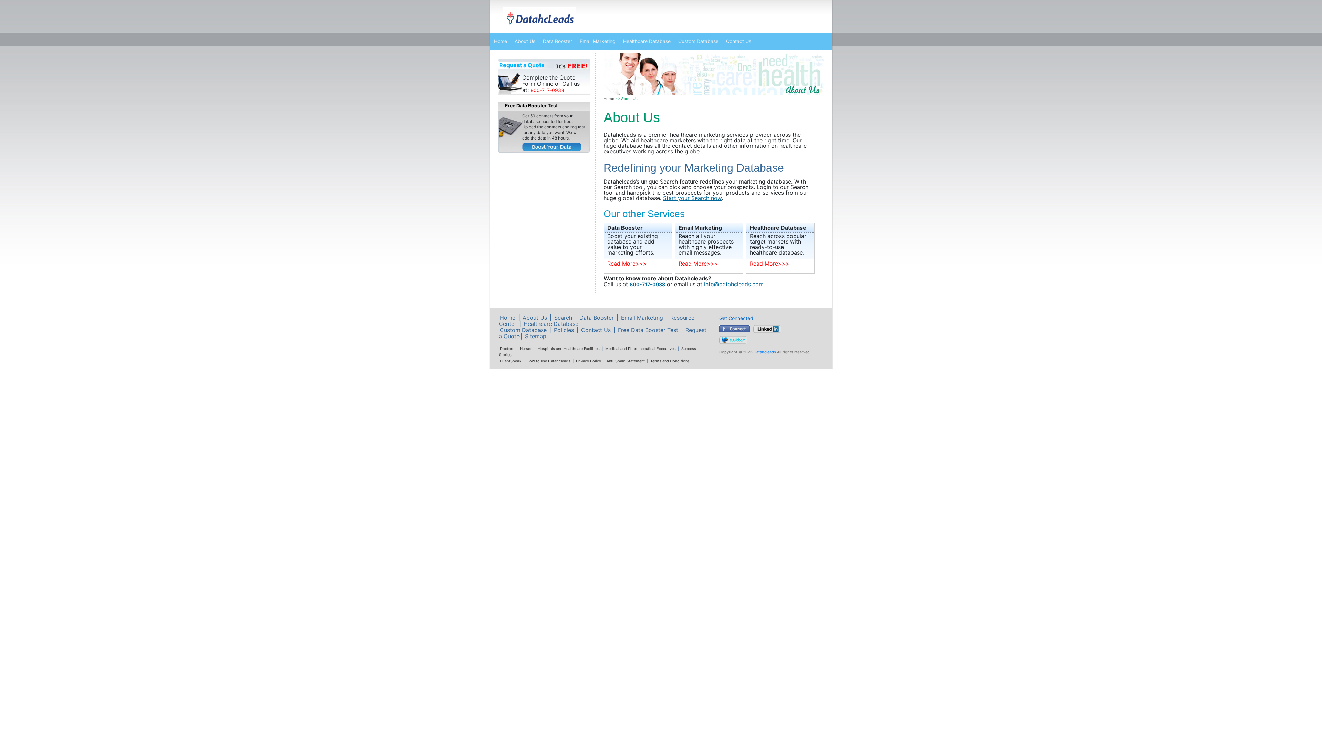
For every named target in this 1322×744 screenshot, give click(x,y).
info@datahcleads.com (734, 284)
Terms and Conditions (670, 361)
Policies (564, 330)
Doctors (507, 348)
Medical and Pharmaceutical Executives (640, 348)
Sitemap (535, 336)
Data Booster (557, 41)
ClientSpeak (510, 361)
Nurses (526, 348)
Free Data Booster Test (648, 330)
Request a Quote (522, 65)
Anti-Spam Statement (626, 361)
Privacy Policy (588, 361)
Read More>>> (627, 263)
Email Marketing (598, 41)
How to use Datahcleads (548, 361)
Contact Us (738, 41)
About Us (525, 41)
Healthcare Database (647, 41)
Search (563, 317)
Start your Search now (692, 198)
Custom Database (698, 41)
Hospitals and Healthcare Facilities (569, 348)
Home (500, 41)
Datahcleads (765, 352)
